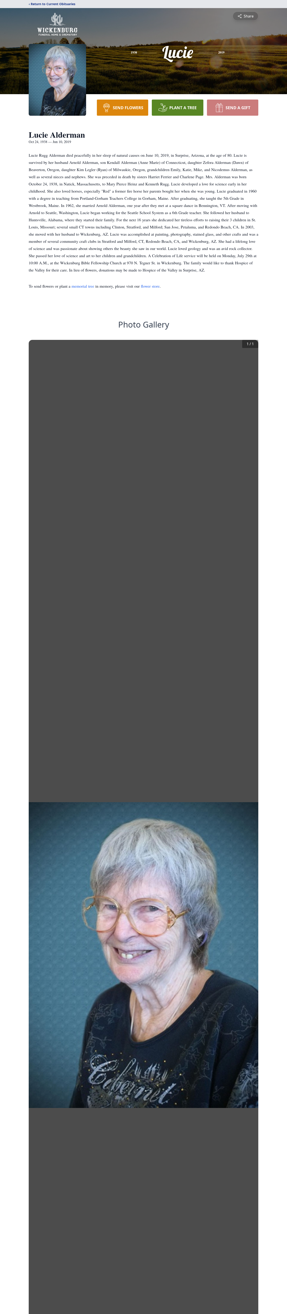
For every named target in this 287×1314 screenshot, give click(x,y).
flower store (150, 286)
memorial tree (83, 286)
